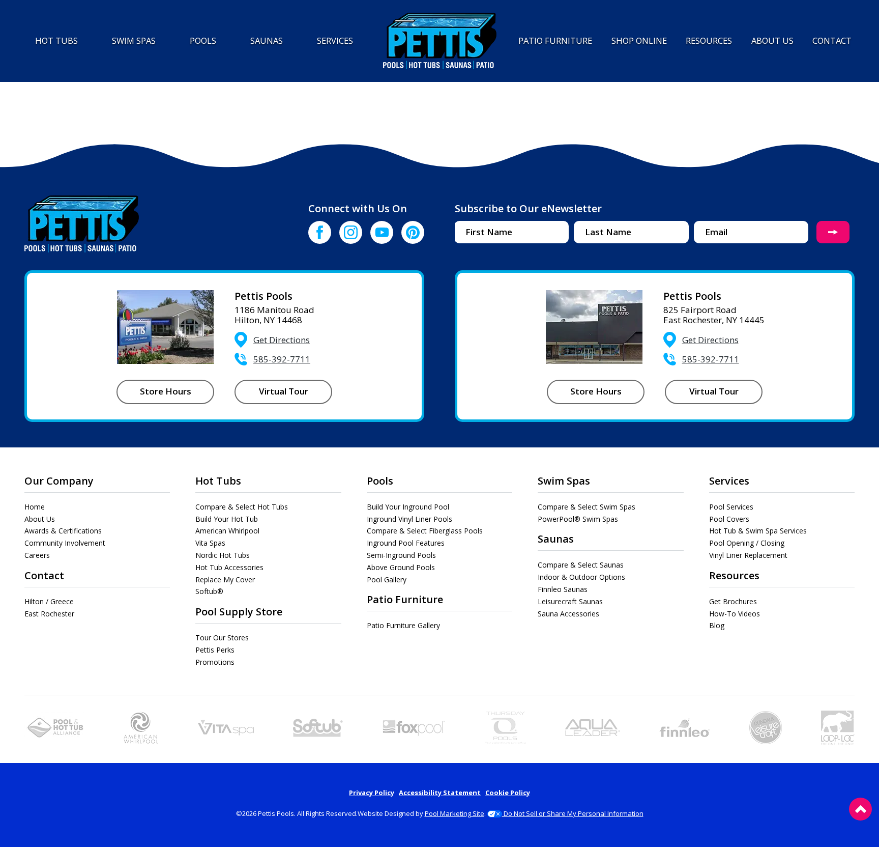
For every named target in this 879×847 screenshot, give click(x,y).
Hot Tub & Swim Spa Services (758, 530)
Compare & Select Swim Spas (586, 507)
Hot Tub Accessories (229, 567)
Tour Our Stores (222, 637)
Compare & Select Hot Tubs (241, 507)
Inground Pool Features (406, 543)
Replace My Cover (225, 579)
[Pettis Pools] (439, 41)
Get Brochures (733, 601)
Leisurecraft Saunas (570, 601)
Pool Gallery (386, 579)
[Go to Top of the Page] (860, 809)
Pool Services (731, 507)
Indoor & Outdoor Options (581, 577)
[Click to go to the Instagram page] (350, 232)
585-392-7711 (281, 359)
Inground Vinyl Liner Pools (409, 519)
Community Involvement (64, 543)
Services (729, 481)
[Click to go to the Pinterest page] (412, 232)
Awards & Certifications (63, 530)
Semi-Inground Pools (401, 555)
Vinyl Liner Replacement (748, 555)
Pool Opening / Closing (746, 543)
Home (34, 507)
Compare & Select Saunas (581, 565)
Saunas (556, 539)
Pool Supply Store (238, 611)
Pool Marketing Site (454, 813)
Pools (380, 481)
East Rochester (49, 613)
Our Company (59, 481)
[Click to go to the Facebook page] (319, 232)
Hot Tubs (218, 481)
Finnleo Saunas (563, 589)
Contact (44, 575)
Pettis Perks (215, 650)
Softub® (209, 591)
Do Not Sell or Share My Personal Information (572, 813)
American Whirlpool (227, 530)
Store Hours (165, 391)
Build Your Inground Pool (408, 507)
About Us (39, 519)
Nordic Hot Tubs (222, 555)
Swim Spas (564, 481)
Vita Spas (210, 543)
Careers (37, 555)
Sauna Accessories (568, 613)
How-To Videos (734, 613)
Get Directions (281, 339)
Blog (716, 625)
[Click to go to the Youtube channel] (381, 232)
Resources (734, 575)
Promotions (215, 662)
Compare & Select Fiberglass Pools (425, 530)
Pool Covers (729, 519)
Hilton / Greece (49, 601)
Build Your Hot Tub (226, 519)
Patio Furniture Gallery (403, 625)
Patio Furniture (405, 599)
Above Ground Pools (401, 567)
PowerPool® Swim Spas (578, 519)
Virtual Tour (283, 391)
